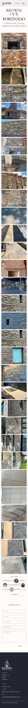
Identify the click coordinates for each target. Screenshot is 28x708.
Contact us (5, 675)
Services (4, 679)
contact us (17, 3)
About (4, 677)
